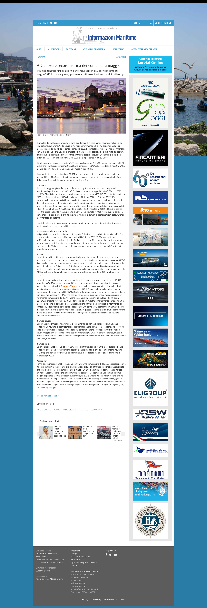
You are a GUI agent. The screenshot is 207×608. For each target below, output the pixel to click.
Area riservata (162, 23)
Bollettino (118, 49)
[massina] (150, 337)
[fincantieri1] (150, 148)
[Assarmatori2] (150, 293)
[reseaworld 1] (150, 414)
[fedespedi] (150, 275)
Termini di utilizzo (110, 599)
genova (46, 409)
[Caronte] (150, 178)
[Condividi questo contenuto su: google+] (51, 403)
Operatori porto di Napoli (144, 49)
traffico (84, 409)
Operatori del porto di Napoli (84, 562)
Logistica (41, 57)
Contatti (74, 565)
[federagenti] (150, 491)
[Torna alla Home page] (103, 34)
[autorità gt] (150, 520)
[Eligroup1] (150, 388)
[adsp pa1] (150, 450)
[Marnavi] (150, 469)
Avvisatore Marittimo (80, 556)
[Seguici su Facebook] (47, 23)
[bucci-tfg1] (150, 197)
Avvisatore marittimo (94, 49)
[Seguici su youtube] (55, 23)
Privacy (85, 599)
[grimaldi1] (150, 102)
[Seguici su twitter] (51, 23)
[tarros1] (150, 358)
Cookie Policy (95, 599)
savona (57, 409)
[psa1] (150, 215)
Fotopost (71, 49)
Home (38, 49)
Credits (122, 599)
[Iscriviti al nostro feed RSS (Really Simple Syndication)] (44, 23)
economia (96, 409)
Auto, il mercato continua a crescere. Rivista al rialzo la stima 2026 (117, 433)
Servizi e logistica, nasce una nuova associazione (60, 431)
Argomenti (53, 49)
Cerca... (137, 23)
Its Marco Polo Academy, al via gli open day (88, 431)
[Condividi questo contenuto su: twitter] (47, 403)
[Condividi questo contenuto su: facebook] (53, 403)
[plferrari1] (150, 315)
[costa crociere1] (150, 257)
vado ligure (70, 409)
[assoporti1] (150, 432)
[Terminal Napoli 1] (150, 236)
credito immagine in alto (48, 395)
